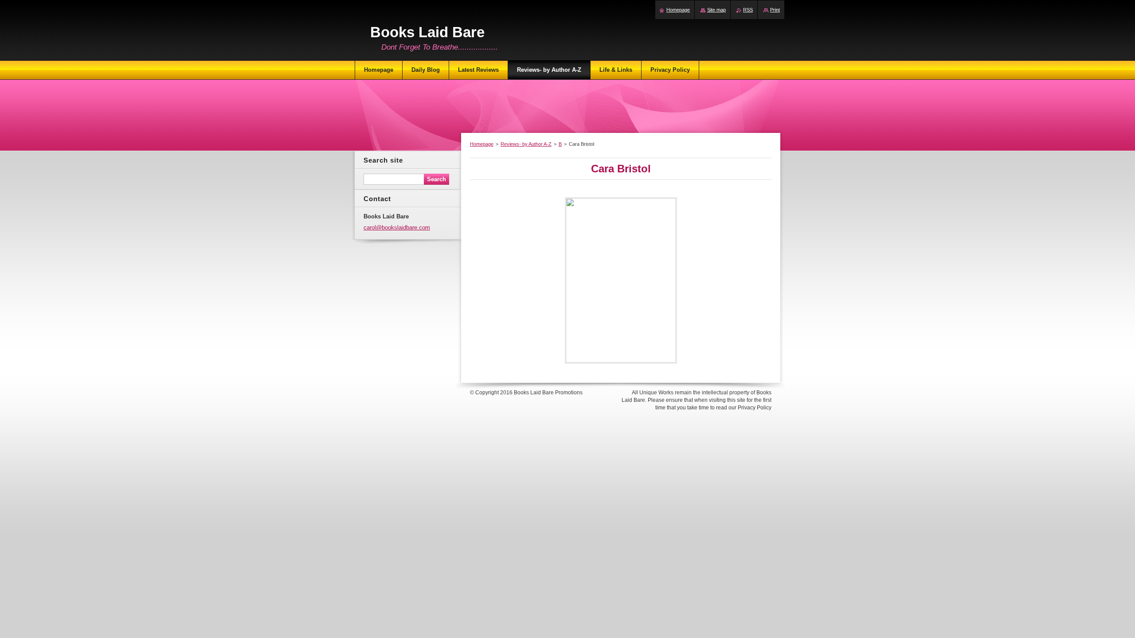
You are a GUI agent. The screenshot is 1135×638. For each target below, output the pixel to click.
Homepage (481, 144)
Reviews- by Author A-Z (526, 144)
